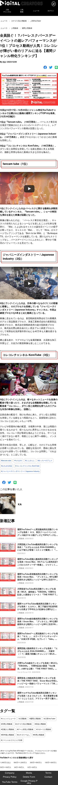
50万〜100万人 (5, 767)
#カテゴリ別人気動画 (23, 724)
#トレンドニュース (8, 719)
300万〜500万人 (36, 762)
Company (9, 773)
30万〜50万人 (19, 767)
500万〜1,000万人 (20, 762)
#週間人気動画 (35, 719)
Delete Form (29, 777)
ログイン (51, 11)
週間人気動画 (27, 28)
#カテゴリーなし (23, 735)
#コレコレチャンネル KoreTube (27, 466)
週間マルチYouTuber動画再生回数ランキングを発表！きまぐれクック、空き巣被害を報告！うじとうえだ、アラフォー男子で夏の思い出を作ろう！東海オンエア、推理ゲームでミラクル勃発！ (37, 698)
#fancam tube (6, 460)
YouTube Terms (9, 782)
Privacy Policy (9, 777)
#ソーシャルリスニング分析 (11, 740)
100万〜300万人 (51, 762)
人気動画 (14, 28)
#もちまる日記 (6, 466)
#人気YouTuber (49, 719)
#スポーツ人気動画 (43, 729)
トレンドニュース (24, 672)
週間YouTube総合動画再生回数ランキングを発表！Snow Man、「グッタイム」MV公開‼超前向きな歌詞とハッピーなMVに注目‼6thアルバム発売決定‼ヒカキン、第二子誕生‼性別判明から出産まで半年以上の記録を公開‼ (37, 624)
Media (29, 773)
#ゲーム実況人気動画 (25, 729)
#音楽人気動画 (40, 724)
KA (4, 61)
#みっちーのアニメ (45, 460)
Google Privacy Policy (29, 782)
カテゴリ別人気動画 (19, 20)
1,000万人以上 (5, 762)
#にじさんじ (30, 460)
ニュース (36, 11)
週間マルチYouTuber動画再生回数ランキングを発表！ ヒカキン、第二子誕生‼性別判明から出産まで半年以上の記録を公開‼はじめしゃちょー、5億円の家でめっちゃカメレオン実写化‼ (37, 609)
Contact (48, 777)
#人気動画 (22, 719)
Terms (48, 773)
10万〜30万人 (32, 767)
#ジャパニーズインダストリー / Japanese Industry (20, 471)
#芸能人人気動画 (7, 729)
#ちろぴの (18, 460)
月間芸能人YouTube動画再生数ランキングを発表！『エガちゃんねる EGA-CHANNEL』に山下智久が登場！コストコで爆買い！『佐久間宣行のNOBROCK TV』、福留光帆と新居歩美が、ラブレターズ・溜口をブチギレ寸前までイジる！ (37, 551)
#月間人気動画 (6, 724)
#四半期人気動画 (7, 735)
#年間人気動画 (38, 735)
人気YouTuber (35, 20)
